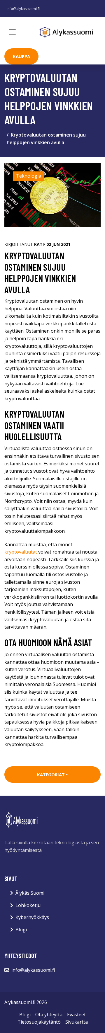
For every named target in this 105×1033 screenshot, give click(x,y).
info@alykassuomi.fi (23, 8)
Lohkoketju (28, 905)
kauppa (21, 56)
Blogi (21, 929)
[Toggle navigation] (12, 32)
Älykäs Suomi (29, 893)
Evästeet (76, 1014)
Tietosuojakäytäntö (39, 1022)
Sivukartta (76, 1022)
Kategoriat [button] (51, 774)
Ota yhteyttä (48, 1014)
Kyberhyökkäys (32, 917)
